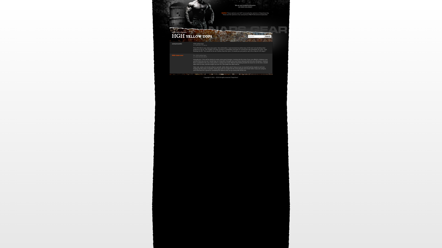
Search (267, 36)
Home (173, 32)
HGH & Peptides (181, 32)
